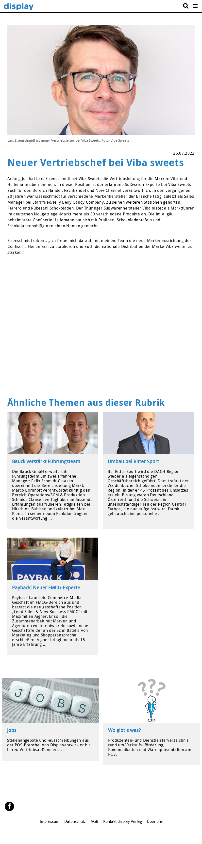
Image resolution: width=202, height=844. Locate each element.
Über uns (155, 821)
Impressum (49, 821)
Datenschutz (75, 821)
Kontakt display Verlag (122, 821)
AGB (94, 821)
